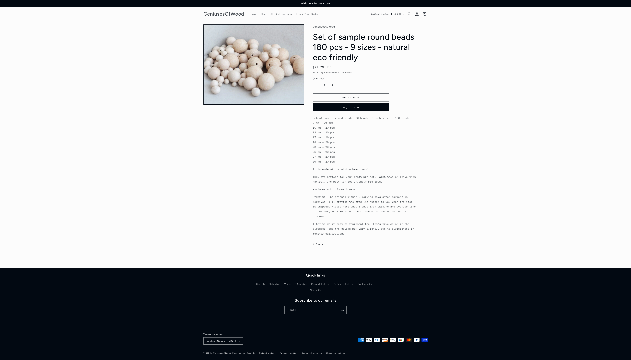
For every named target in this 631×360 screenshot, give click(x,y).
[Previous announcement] (204, 3)
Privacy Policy (344, 284)
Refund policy (267, 353)
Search (260, 284)
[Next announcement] (426, 3)
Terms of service (312, 353)
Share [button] (319, 244)
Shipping (318, 72)
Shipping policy (335, 353)
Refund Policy (320, 284)
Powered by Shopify (244, 353)
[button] (409, 14)
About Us (315, 290)
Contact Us (365, 284)
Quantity (318, 78)
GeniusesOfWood (222, 353)
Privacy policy (289, 353)
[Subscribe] (342, 310)
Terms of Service (295, 284)
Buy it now (351, 107)
